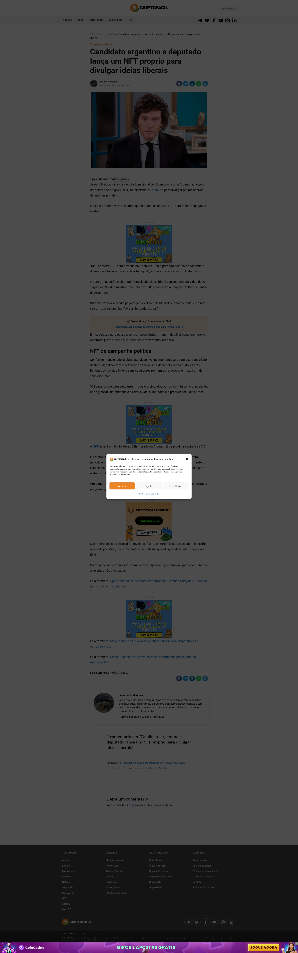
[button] (187, 459)
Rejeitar (149, 486)
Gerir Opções (176, 486)
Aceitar (122, 486)
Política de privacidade (149, 494)
